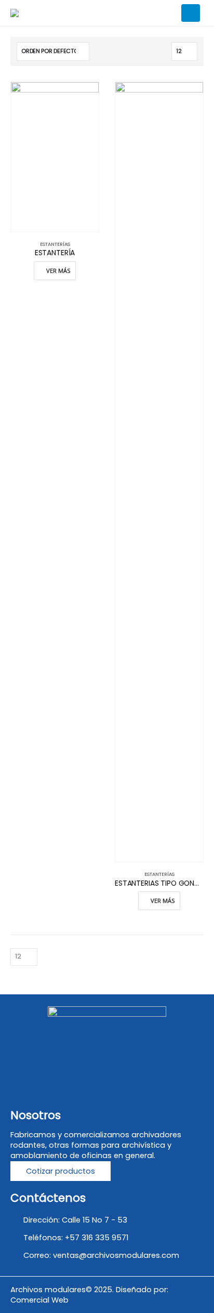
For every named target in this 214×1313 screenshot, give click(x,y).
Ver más (58, 270)
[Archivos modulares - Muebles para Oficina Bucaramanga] (48, 13)
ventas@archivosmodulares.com (116, 1255)
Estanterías (55, 244)
